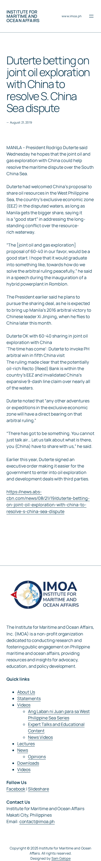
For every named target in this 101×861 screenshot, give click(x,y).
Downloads (28, 763)
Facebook (15, 789)
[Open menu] (91, 16)
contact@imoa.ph (37, 821)
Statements (29, 698)
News (22, 750)
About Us (26, 692)
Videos (23, 705)
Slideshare (38, 789)
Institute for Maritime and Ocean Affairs (22, 16)
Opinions (37, 757)
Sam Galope (61, 858)
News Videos (40, 737)
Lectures (26, 744)
